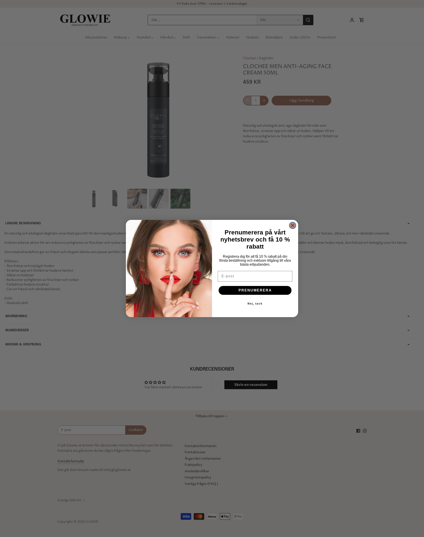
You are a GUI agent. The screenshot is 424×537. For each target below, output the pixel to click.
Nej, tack (255, 303)
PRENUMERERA (255, 290)
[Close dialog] (292, 225)
